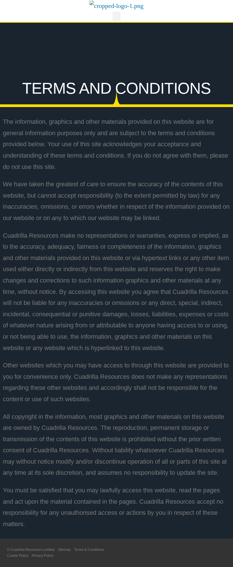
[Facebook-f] (214, 553)
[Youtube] (225, 553)
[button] (116, 16)
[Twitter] (203, 553)
